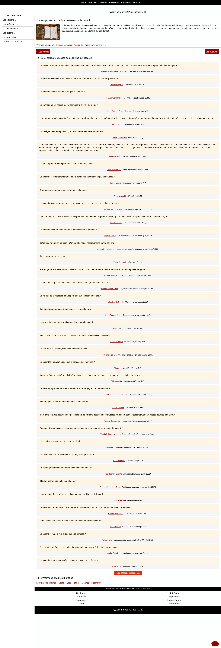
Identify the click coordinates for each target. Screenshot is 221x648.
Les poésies (9, 24)
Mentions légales (174, 603)
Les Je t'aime (10, 37)
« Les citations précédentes (127, 573)
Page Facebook (174, 596)
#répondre (78, 45)
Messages (114, 2)
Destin (61, 583)
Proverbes (126, 2)
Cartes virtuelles (81, 596)
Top (215, 644)
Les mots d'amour (12, 16)
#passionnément (92, 45)
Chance (85, 583)
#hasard (59, 45)
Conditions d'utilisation (174, 600)
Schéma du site (81, 600)
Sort (69, 583)
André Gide (143, 25)
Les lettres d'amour (13, 42)
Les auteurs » (212, 52)
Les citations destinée (46, 583)
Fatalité (76, 583)
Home (83, 2)
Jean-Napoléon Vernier (196, 25)
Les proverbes (10, 29)
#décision (68, 45)
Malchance (96, 583)
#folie (103, 45)
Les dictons (9, 33)
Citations (103, 2)
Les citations (9, 20)
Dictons (136, 2)
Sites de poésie (81, 593)
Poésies (92, 2)
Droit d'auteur (174, 593)
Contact (81, 603)
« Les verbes (43, 52)
